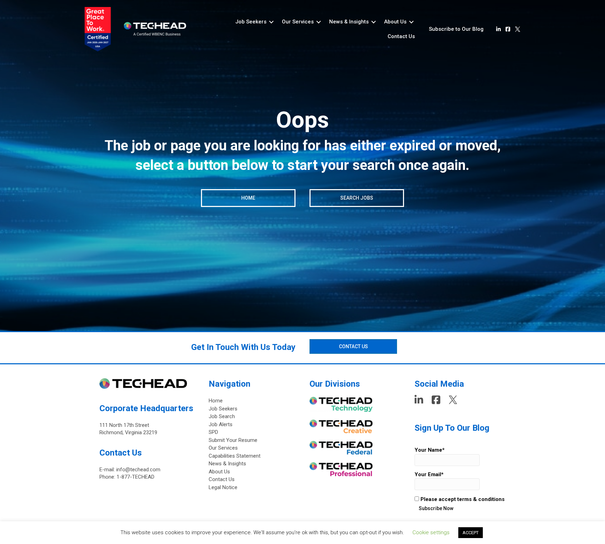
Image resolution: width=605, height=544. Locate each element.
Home (216, 401)
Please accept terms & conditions (462, 499)
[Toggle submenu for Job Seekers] (271, 22)
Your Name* (430, 450)
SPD (213, 432)
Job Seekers (223, 409)
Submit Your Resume (233, 440)
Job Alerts (220, 424)
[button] (456, 29)
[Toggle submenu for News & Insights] (373, 22)
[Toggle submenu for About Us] (411, 22)
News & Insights (227, 463)
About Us (219, 471)
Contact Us (222, 479)
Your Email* (429, 474)
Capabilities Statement (234, 456)
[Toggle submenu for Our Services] (318, 22)
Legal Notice (223, 487)
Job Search (222, 416)
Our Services (223, 448)
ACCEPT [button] (471, 532)
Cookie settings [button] (431, 532)
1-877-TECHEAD (135, 477)
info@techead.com (138, 469)
